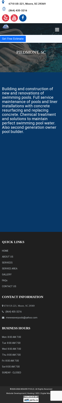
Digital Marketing (48, 393)
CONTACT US (9, 286)
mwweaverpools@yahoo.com (21, 317)
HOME (5, 250)
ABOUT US (7, 256)
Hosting (30, 393)
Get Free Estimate (13, 38)
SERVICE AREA (9, 268)
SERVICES (7, 262)
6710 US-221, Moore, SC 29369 (27, 3)
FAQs (4, 280)
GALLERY (7, 274)
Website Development (16, 393)
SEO (37, 393)
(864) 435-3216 (18, 10)
